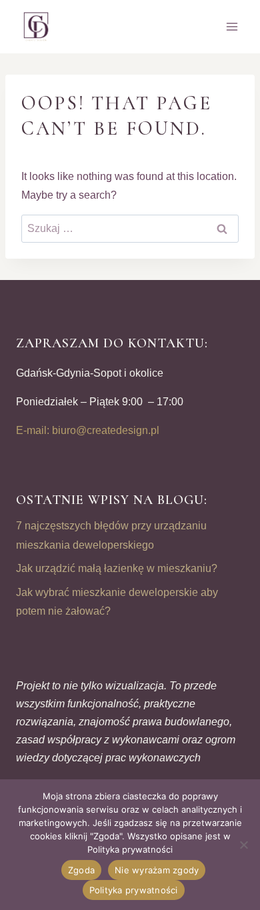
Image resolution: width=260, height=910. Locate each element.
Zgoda (81, 870)
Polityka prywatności (133, 890)
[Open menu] (231, 26)
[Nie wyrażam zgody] (243, 844)
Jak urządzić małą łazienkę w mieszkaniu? (116, 568)
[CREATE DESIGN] (36, 26)
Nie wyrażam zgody (157, 870)
